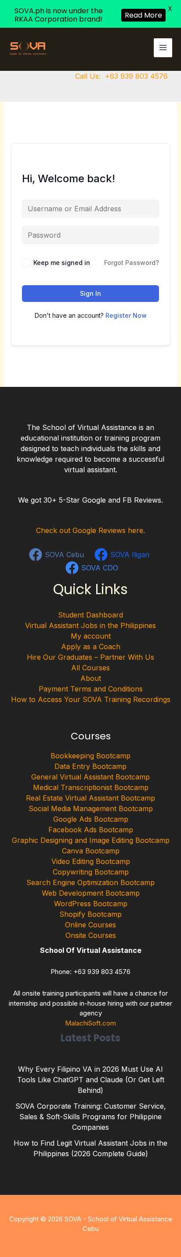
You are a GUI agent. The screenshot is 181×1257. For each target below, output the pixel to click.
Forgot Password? (131, 262)
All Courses (90, 667)
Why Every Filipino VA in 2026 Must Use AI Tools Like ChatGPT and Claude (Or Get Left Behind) (90, 1080)
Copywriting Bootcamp (91, 871)
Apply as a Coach (90, 646)
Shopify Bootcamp (90, 914)
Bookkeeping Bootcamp (90, 755)
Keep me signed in (61, 262)
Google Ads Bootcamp (90, 819)
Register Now (126, 315)
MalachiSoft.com (90, 1023)
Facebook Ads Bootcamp (90, 829)
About (90, 678)
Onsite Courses (90, 935)
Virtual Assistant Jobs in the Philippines (90, 625)
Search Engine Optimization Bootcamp (90, 882)
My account (91, 636)
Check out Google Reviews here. (90, 530)
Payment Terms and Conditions (91, 688)
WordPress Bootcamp (90, 903)
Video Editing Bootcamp (90, 861)
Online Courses (90, 924)
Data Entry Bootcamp (90, 766)
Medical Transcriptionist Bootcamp (90, 787)
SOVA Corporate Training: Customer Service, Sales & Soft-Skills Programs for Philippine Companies (90, 1117)
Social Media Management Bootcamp (91, 808)
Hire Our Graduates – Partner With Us (90, 657)
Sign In (90, 293)
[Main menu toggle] (163, 47)
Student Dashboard (90, 614)
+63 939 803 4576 (136, 76)
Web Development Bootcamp (91, 893)
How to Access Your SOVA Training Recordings (90, 699)
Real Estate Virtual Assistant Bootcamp (90, 798)
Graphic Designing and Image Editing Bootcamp (91, 840)
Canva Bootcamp (90, 850)
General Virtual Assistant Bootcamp (90, 776)
